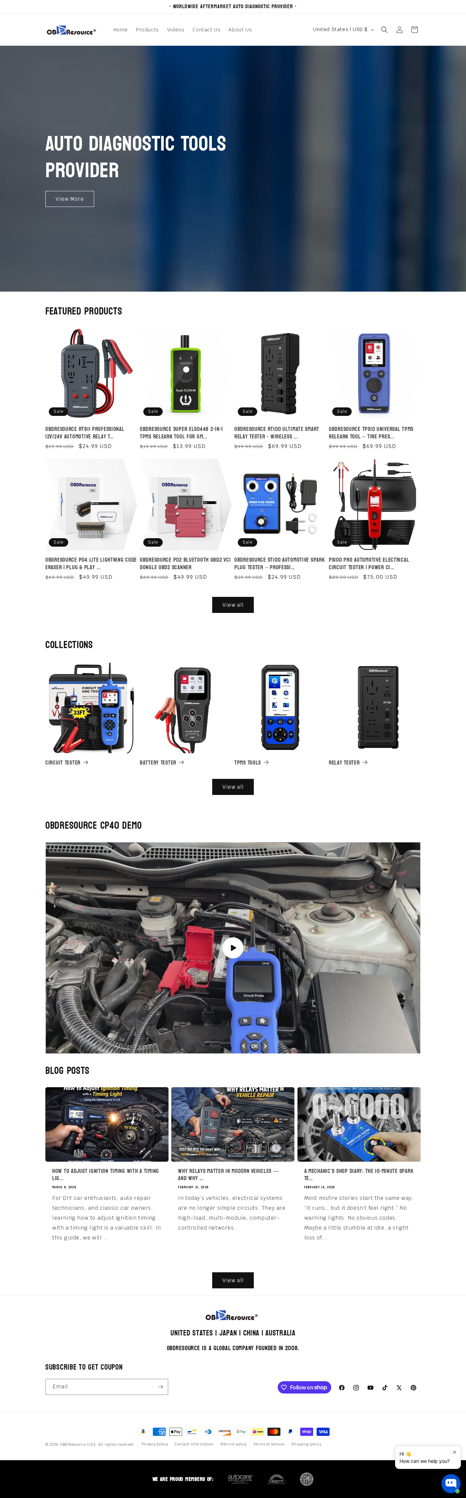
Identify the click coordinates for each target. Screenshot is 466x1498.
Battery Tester (158, 762)
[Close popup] (454, 1452)
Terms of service (269, 1444)
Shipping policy (306, 1444)
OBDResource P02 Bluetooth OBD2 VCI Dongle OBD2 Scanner (185, 563)
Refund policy (233, 1444)
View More (70, 198)
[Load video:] (233, 947)
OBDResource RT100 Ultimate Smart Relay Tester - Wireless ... (276, 432)
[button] (384, 29)
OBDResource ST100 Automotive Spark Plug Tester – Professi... (279, 563)
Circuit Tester (63, 762)
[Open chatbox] (451, 1483)
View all (233, 605)
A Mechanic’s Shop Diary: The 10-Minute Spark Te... (359, 1174)
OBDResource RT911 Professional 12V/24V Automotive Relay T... (85, 432)
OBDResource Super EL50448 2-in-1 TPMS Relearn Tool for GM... (181, 432)
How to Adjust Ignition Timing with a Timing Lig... (105, 1174)
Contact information (194, 1444)
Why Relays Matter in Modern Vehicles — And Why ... (228, 1174)
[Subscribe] (160, 1387)
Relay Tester (344, 762)
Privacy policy (155, 1444)
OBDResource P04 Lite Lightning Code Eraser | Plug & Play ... (91, 563)
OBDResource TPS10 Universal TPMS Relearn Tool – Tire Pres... (371, 432)
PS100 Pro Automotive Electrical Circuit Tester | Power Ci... (369, 563)
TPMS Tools (247, 762)
